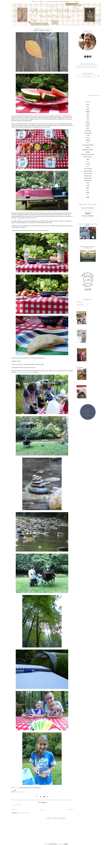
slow (88, 118)
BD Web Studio (53, 844)
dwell (16, 791)
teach (88, 128)
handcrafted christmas (87, 149)
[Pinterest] (85, 57)
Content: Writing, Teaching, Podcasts (58, 1)
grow (88, 190)
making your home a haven (87, 154)
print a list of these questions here (25, 372)
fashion (88, 192)
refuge (87, 197)
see (88, 166)
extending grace (88, 175)
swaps (87, 159)
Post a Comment (18, 804)
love (88, 107)
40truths (88, 147)
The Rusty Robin (88, 178)
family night (88, 130)
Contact (76, 1)
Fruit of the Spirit (88, 173)
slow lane (88, 164)
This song (16, 787)
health (87, 185)
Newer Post (70, 809)
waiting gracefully (88, 171)
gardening (88, 140)
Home (34, 1)
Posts (79, 302)
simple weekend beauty (87, 145)
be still (87, 135)
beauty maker (88, 180)
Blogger (66, 844)
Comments (81, 304)
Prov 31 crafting (88, 168)
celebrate (88, 111)
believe (87, 126)
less (88, 194)
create (87, 114)
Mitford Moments (88, 156)
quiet (19, 791)
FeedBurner (91, 215)
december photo (88, 133)
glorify (87, 187)
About (41, 1)
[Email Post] (15, 790)
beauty (87, 109)
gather (87, 121)
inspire (87, 137)
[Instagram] (88, 57)
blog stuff (88, 152)
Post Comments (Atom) (24, 812)
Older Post (14, 809)
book (88, 183)
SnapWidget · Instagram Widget (93, 95)
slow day (88, 123)
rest (88, 161)
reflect (22, 791)
